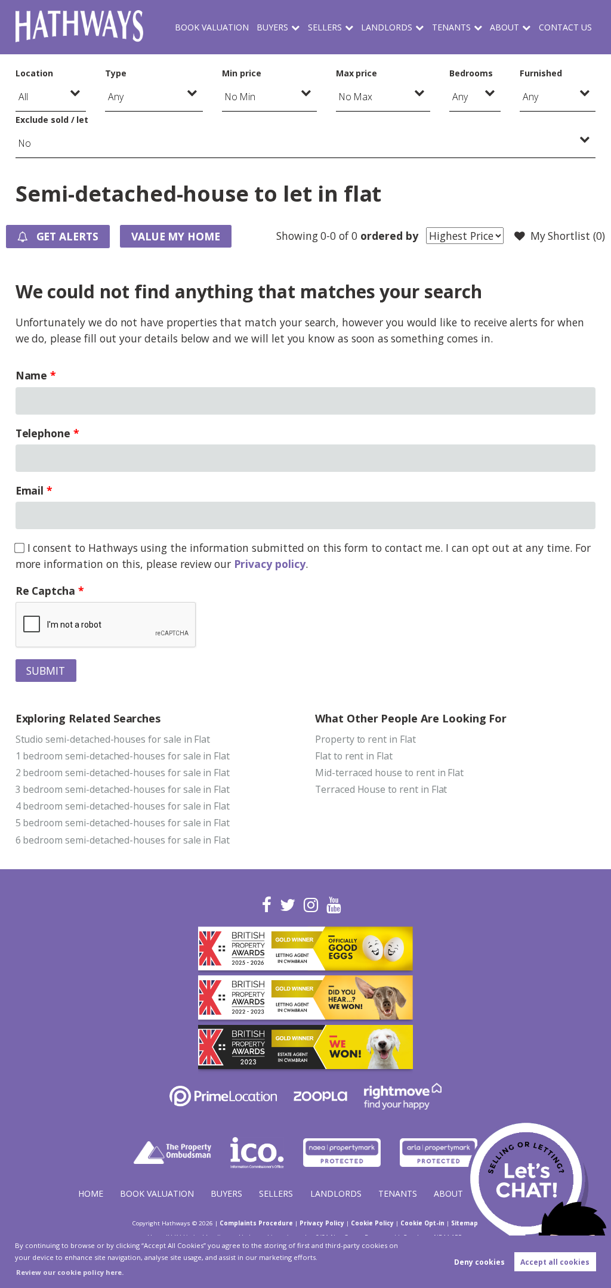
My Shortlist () (567, 235)
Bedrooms (471, 73)
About (504, 27)
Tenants (451, 27)
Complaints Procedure (256, 1223)
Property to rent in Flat (365, 739)
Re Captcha (45, 590)
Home (90, 1193)
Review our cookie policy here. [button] (70, 1272)
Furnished (541, 73)
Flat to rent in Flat (354, 755)
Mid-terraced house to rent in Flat (389, 772)
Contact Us (565, 27)
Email (30, 490)
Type (115, 73)
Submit (45, 670)
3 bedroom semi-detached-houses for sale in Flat (123, 789)
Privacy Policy (322, 1223)
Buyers (272, 27)
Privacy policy (269, 564)
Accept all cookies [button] (555, 1262)
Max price (357, 73)
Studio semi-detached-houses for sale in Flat (113, 739)
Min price (241, 73)
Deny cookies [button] (479, 1262)
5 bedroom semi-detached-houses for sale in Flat (123, 822)
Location (34, 73)
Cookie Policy (372, 1223)
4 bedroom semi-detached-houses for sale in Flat (123, 806)
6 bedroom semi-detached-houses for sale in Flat (123, 840)
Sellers (325, 27)
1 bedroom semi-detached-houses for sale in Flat (123, 755)
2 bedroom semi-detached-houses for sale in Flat (123, 772)
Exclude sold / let (52, 119)
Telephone (43, 433)
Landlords (386, 27)
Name (32, 375)
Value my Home (175, 236)
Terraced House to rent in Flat (381, 789)
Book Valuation (212, 27)
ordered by (389, 235)
